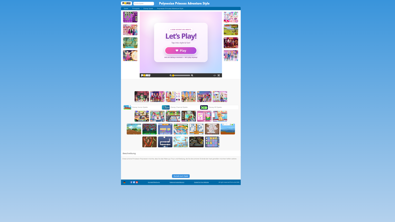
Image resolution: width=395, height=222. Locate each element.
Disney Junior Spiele (140, 107)
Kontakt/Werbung (154, 182)
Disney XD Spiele (215, 107)
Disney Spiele (148, 8)
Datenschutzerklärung (177, 182)
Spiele (126, 8)
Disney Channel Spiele (179, 107)
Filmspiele (135, 8)
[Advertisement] (180, 84)
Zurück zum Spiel (181, 176)
